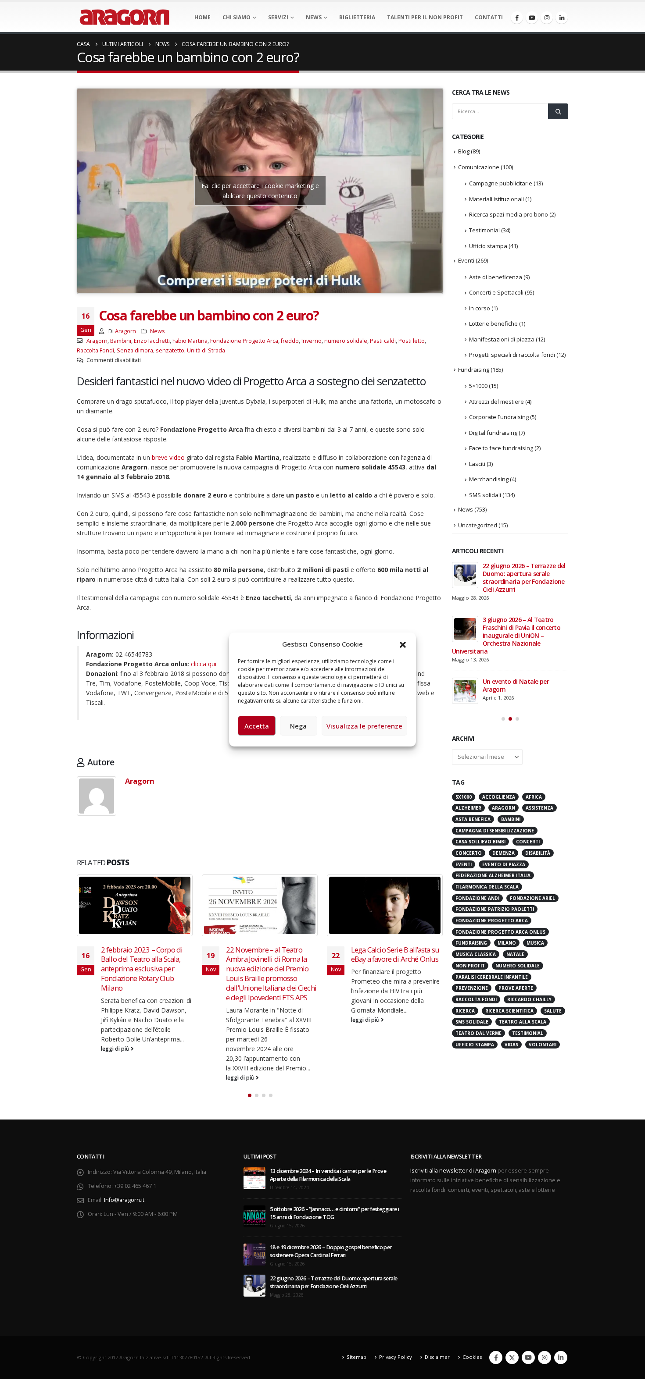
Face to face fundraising (501, 448)
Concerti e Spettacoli (496, 292)
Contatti (489, 17)
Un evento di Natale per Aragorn (516, 685)
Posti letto (411, 341)
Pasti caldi (383, 341)
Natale (515, 954)
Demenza (503, 853)
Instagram (544, 1357)
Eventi (466, 260)
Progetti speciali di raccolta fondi (512, 355)
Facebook (495, 1357)
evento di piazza (503, 864)
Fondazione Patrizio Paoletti (494, 909)
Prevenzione (471, 988)
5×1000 (478, 386)
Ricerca (465, 1011)
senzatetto (170, 350)
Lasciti (477, 464)
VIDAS (511, 1044)
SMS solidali (485, 495)
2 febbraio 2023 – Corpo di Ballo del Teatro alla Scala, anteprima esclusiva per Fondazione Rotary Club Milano (142, 969)
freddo (290, 341)
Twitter (512, 1357)
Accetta (256, 725)
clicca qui (203, 664)
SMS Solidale (471, 1022)
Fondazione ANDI (477, 898)
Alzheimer (468, 808)
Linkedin (560, 1357)
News (314, 17)
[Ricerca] (558, 111)
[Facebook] (517, 17)
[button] (402, 644)
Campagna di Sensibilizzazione (494, 831)
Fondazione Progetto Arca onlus (500, 932)
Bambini (120, 341)
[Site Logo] (124, 17)
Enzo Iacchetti (152, 341)
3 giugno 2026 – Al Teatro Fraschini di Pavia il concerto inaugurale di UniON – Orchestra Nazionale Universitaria (506, 635)
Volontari (542, 1044)
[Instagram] (547, 17)
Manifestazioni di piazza (501, 339)
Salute (553, 1011)
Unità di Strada (206, 350)
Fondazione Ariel (532, 898)
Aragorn (125, 331)
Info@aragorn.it (124, 1200)
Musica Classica (475, 954)
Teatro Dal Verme (478, 1033)
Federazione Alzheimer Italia (492, 875)
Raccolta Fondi (95, 350)
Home (202, 17)
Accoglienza (498, 797)
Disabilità (537, 853)
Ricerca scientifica (509, 1011)
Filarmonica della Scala (487, 887)
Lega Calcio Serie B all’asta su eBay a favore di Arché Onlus (395, 954)
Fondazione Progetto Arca (244, 341)
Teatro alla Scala (522, 1022)
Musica (535, 943)
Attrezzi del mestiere (496, 401)
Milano (507, 943)
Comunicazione (478, 167)
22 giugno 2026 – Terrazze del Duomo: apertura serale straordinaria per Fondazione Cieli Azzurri (524, 578)
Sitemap (356, 1357)
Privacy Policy (395, 1357)
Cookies (472, 1357)
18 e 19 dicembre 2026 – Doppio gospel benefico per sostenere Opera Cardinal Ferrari (331, 1251)
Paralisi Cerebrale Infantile (491, 977)
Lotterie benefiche (493, 323)
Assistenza (539, 808)
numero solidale (345, 341)
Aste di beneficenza (495, 277)
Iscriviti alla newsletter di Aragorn (453, 1170)
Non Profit (470, 966)
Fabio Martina (190, 341)
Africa (534, 797)
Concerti (528, 842)
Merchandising (489, 479)
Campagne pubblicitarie (500, 183)
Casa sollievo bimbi (480, 842)
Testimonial (484, 230)
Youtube (528, 1357)
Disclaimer (437, 1357)
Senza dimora (135, 350)
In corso (479, 308)
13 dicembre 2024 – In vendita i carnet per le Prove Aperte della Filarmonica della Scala (328, 1175)
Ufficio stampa (488, 246)
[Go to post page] (135, 905)
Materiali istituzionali (496, 199)
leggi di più (116, 1048)
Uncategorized (477, 525)
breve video (168, 457)
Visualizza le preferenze (364, 725)
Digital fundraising (493, 433)
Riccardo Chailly (529, 999)
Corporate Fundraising (499, 417)
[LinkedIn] (561, 17)
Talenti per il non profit (425, 17)
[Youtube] (532, 17)
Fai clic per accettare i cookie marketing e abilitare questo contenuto (260, 190)
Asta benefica (473, 819)
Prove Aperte (515, 988)
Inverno (311, 341)
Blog (463, 151)
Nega (298, 725)
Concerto (468, 853)
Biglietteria (357, 17)
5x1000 (463, 797)
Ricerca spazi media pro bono (508, 214)
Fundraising (473, 369)
